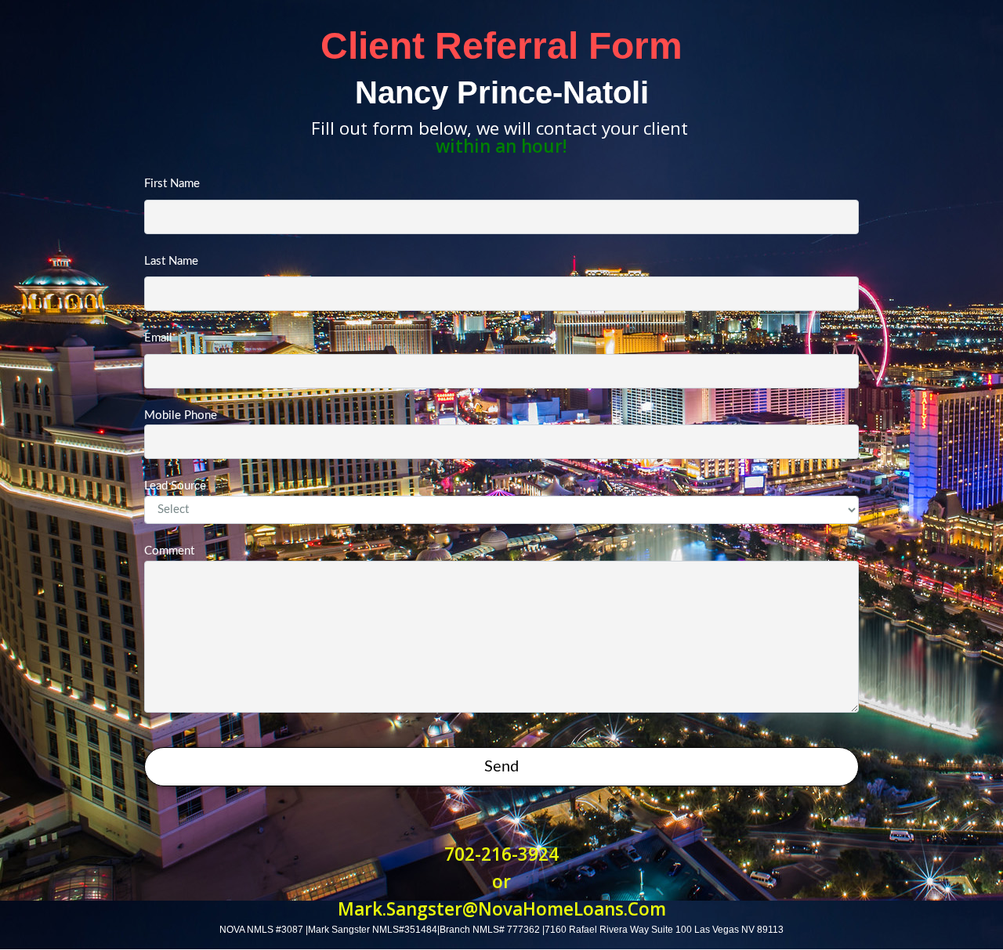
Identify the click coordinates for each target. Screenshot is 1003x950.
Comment (169, 551)
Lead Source (175, 486)
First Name (172, 184)
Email (158, 338)
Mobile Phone (180, 415)
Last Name (171, 261)
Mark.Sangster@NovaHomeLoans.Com (502, 909)
